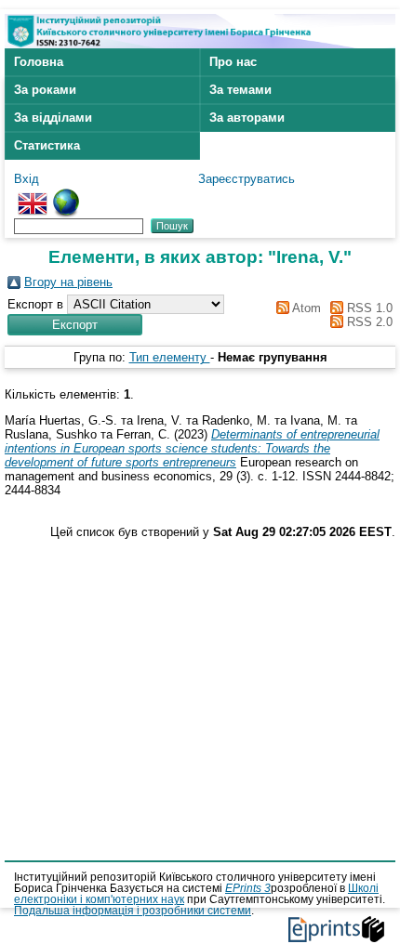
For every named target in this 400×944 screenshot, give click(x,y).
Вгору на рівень (68, 282)
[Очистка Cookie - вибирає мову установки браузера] (66, 196)
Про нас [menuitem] (233, 62)
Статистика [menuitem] (47, 145)
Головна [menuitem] (38, 62)
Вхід (26, 179)
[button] (74, 324)
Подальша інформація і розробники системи (132, 910)
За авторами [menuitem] (247, 118)
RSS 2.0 (368, 322)
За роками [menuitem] (45, 90)
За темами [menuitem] (240, 90)
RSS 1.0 (368, 308)
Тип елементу (169, 357)
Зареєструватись (246, 179)
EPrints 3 (248, 888)
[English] (32, 196)
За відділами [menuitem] (53, 118)
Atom (304, 308)
